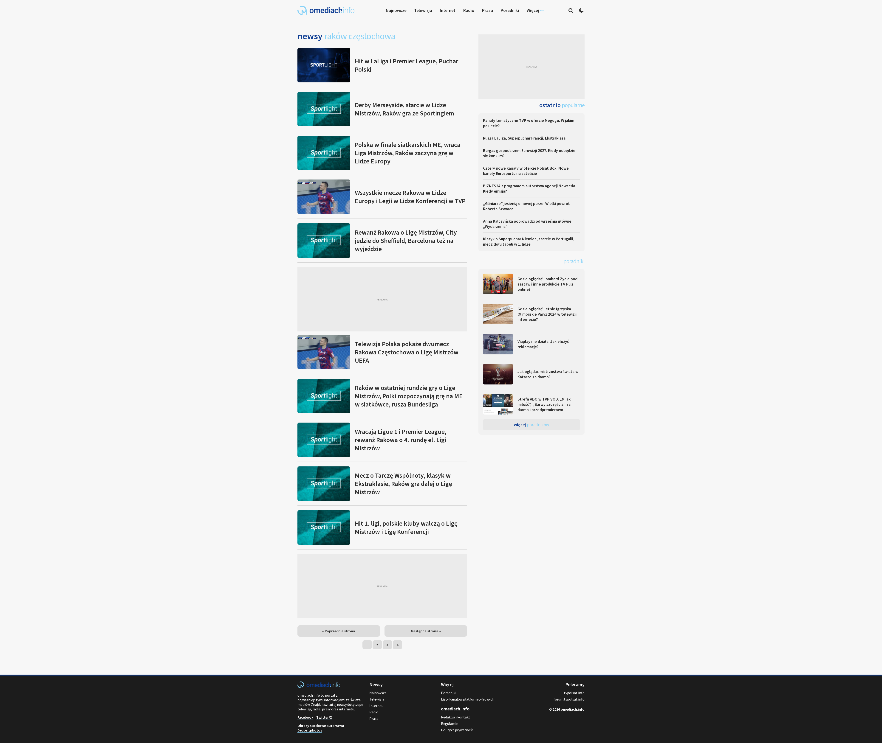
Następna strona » (426, 631)
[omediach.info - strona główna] (325, 10)
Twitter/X (324, 717)
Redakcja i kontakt (455, 717)
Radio (468, 10)
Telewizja (423, 10)
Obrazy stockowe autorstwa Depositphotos (320, 727)
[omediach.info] (318, 687)
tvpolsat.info (574, 692)
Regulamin (449, 723)
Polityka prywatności (457, 730)
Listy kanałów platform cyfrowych (467, 699)
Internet (447, 10)
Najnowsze (396, 10)
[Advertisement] (382, 299)
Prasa (487, 10)
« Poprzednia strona (338, 631)
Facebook (305, 717)
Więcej (531, 424)
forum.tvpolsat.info (569, 699)
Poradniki (509, 10)
